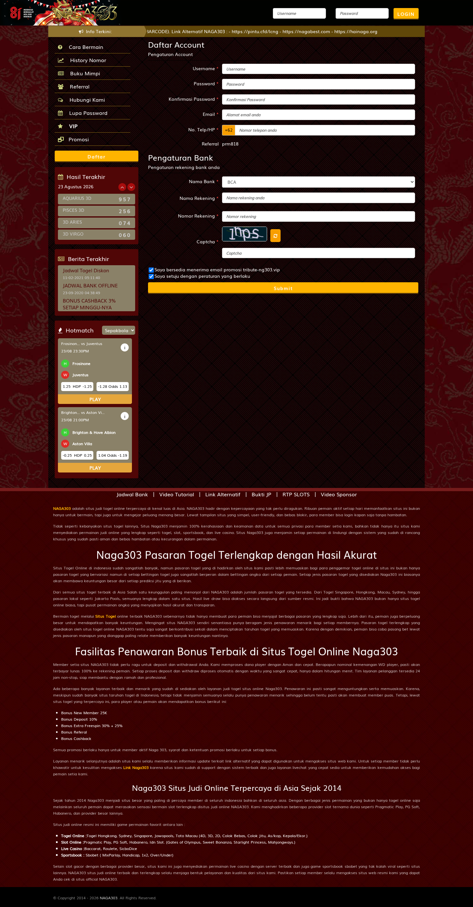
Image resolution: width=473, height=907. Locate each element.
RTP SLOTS (296, 494)
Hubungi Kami (85, 99)
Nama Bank (204, 181)
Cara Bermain (84, 47)
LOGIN (406, 14)
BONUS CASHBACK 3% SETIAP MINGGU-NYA (89, 304)
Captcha (208, 241)
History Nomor (86, 60)
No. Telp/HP (203, 129)
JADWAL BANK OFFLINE (90, 285)
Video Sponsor (339, 494)
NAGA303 (62, 508)
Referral (78, 86)
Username (206, 68)
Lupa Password (86, 113)
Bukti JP (261, 494)
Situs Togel (105, 616)
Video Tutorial (176, 494)
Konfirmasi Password (194, 99)
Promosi (78, 139)
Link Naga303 (136, 767)
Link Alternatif (222, 494)
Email (211, 114)
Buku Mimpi (83, 73)
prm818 (230, 143)
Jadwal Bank (132, 494)
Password (206, 83)
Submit (283, 288)
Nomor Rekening (198, 215)
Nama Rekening (199, 198)
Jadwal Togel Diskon (86, 270)
